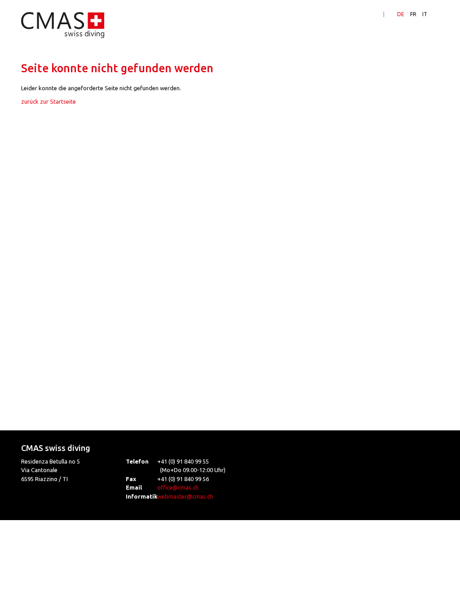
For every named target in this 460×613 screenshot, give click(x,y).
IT (424, 14)
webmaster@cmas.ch (185, 496)
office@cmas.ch (178, 487)
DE (400, 14)
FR (413, 14)
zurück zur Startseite (48, 101)
